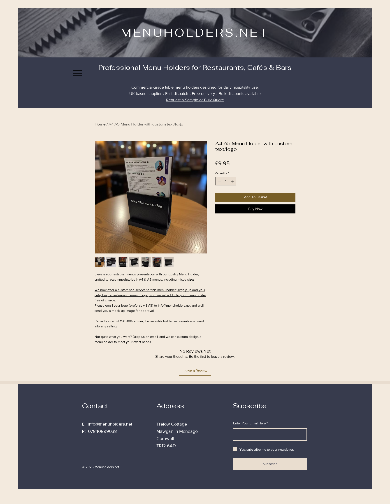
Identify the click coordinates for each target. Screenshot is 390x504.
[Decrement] (219, 181)
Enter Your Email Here (249, 423)
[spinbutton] (226, 181)
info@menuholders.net (110, 423)
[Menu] (77, 73)
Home (100, 124)
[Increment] (232, 181)
